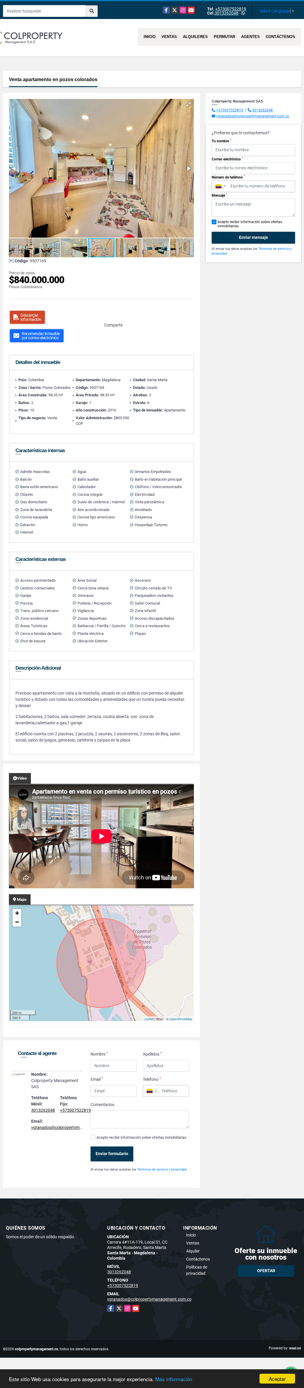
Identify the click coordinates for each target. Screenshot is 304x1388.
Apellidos (152, 1053)
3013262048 (226, 13)
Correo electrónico (227, 159)
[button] (188, 104)
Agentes (250, 36)
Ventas (169, 36)
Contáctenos (280, 36)
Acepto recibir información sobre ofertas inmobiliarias (141, 1137)
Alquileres (195, 36)
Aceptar (277, 1378)
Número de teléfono (228, 177)
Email (97, 1079)
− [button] (17, 922)
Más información (173, 1379)
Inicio (150, 36)
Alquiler (193, 1251)
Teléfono (152, 1079)
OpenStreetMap (181, 1018)
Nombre (99, 1053)
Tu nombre (221, 140)
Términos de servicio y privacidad (161, 1169)
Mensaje (219, 195)
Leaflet (148, 1018)
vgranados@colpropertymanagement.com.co (73, 1127)
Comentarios (102, 1104)
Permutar (224, 36)
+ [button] (17, 913)
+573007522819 (230, 9)
